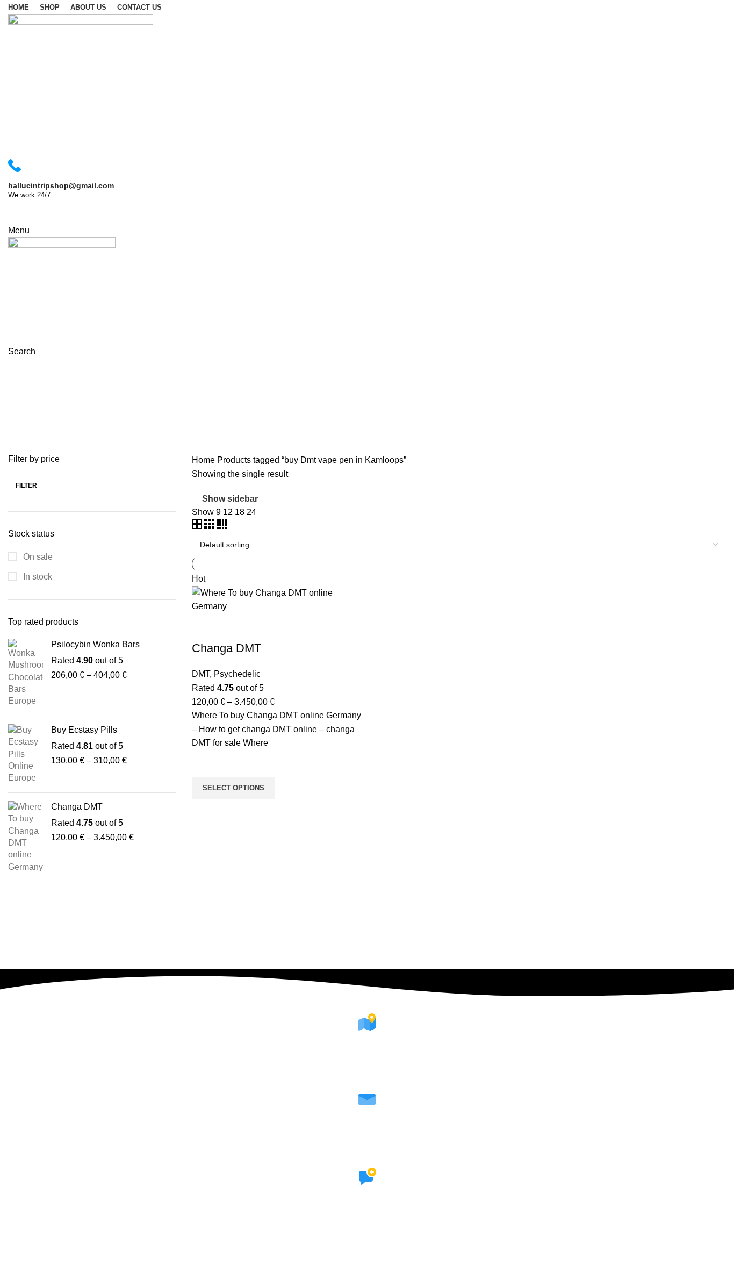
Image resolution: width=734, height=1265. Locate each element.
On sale (37, 556)
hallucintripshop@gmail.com (367, 1151)
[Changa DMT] (25, 837)
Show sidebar (230, 498)
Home (204, 459)
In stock (36, 576)
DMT (201, 673)
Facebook (367, 1228)
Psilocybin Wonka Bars (95, 644)
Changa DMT (77, 806)
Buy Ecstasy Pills (84, 729)
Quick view (205, 812)
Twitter (367, 1242)
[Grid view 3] (210, 526)
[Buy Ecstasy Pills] (25, 754)
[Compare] (205, 626)
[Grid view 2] (198, 526)
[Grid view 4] (222, 526)
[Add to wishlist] (205, 763)
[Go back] (21, 372)
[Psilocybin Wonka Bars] (25, 673)
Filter (26, 485)
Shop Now (38, 212)
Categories (30, 424)
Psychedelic (237, 673)
